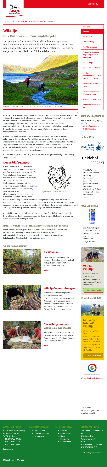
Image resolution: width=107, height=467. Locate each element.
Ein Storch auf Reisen (91, 67)
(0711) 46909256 (89, 129)
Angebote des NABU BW (91, 106)
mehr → (47, 270)
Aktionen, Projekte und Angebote (31, 21)
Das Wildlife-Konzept (56, 324)
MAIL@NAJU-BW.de (13, 439)
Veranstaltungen (90, 41)
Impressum (8, 449)
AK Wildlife (51, 252)
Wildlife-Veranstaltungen (59, 288)
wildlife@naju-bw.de (91, 126)
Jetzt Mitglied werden (92, 452)
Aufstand (86, 27)
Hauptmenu (92, 3)
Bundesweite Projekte (92, 99)
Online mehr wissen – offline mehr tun (91, 93)
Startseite (9, 21)
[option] (40, 81)
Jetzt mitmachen (94, 355)
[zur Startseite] (15, 8)
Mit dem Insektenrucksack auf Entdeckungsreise (92, 76)
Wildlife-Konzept (90, 47)
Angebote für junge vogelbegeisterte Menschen (91, 55)
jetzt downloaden (94, 290)
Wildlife (86, 31)
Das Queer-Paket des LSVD (91, 85)
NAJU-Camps (88, 62)
